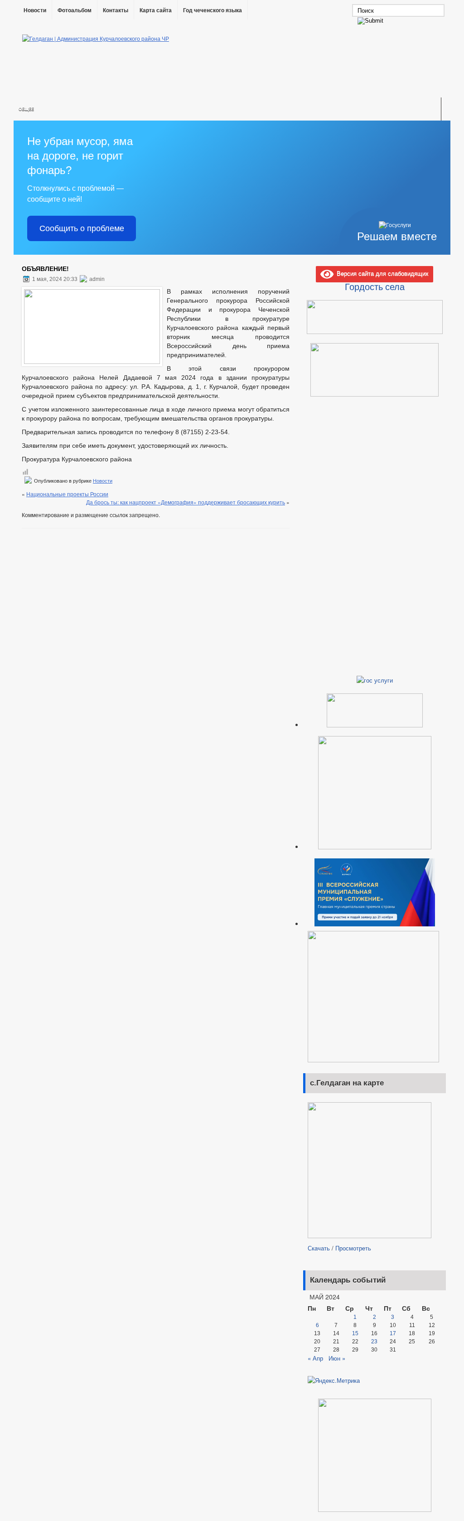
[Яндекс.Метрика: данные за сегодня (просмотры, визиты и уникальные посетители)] (334, 1380)
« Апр (315, 1358)
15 (355, 1333)
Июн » (337, 1358)
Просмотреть (353, 1248)
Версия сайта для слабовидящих (381, 273)
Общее (26, 109)
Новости (35, 10)
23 (374, 1341)
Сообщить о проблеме (81, 228)
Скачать (319, 1248)
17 (393, 1333)
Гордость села (375, 286)
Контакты (115, 10)
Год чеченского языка (212, 10)
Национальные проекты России (67, 494)
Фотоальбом (75, 10)
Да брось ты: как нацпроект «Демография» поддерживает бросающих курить (185, 502)
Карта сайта (156, 10)
